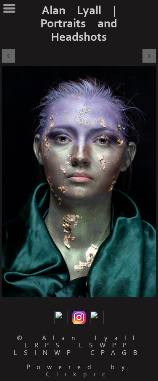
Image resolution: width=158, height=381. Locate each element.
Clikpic (79, 374)
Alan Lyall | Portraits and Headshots (78, 24)
